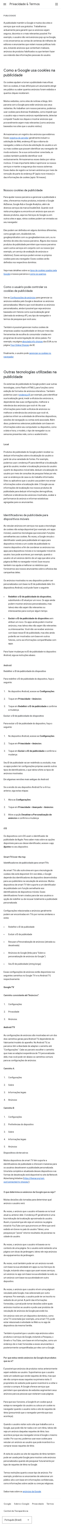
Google (7, 1503)
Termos (50, 1503)
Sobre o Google (21, 1503)
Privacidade (38, 1503)
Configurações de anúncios (23, 297)
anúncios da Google (32, 1491)
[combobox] (17, 1520)
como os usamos (38, 274)
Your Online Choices (19, 345)
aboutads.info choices (32, 341)
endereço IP (24, 395)
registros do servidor (19, 138)
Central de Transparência (16, 1511)
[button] (4, 4)
